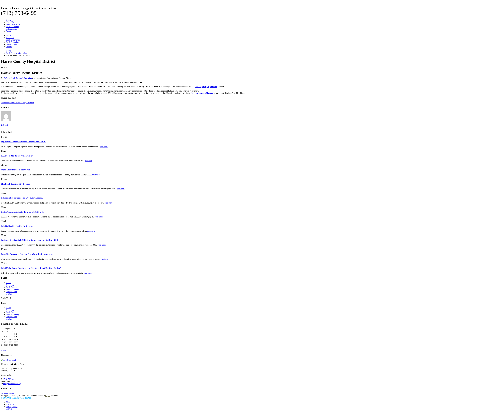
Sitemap (9, 409)
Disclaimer (10, 404)
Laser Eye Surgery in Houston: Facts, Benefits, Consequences (27, 254)
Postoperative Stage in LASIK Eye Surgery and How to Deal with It (29, 240)
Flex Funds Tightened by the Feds (15, 184)
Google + (25, 103)
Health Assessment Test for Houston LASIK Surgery (23, 212)
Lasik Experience (13, 24)
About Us (10, 22)
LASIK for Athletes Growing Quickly (17, 156)
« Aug (3, 350)
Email (31, 103)
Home (8, 20)
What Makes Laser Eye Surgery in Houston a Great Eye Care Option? (31, 268)
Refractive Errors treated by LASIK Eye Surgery (22, 198)
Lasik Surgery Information (21, 78)
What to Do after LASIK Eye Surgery (17, 226)
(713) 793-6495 (9, 379)
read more (104, 147)
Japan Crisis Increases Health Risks (16, 170)
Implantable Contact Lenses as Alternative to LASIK (23, 142)
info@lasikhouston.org (12, 384)
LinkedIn (18, 103)
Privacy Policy (11, 407)
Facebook (5, 103)
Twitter (11, 103)
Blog (8, 402)
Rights (47, 396)
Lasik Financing (12, 27)
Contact (9, 31)
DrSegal (7, 78)
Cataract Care (11, 29)
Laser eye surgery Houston (202, 93)
